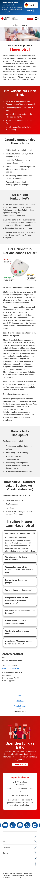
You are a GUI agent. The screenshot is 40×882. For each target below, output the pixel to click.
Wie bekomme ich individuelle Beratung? (17, 611)
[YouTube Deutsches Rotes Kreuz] (5, 825)
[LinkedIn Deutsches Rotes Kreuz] (35, 825)
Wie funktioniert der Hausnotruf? (19, 590)
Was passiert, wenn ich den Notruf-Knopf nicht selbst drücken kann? (16, 600)
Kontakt (12, 873)
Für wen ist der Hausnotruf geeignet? (16, 581)
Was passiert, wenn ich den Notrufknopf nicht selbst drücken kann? (19, 570)
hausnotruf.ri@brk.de (10, 668)
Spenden (30, 18)
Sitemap (19, 873)
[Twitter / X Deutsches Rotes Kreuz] (27, 825)
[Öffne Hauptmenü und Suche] (37, 18)
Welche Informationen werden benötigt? (17, 632)
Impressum (6, 875)
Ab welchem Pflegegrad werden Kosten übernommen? (18, 642)
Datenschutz (27, 873)
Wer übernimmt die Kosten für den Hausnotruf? (17, 558)
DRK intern (28, 875)
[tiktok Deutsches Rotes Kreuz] (13, 825)
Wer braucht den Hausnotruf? (17, 533)
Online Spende (20, 764)
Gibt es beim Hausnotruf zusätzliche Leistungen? (15, 622)
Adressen (6, 873)
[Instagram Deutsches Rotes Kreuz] (20, 825)
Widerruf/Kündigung (18, 875)
